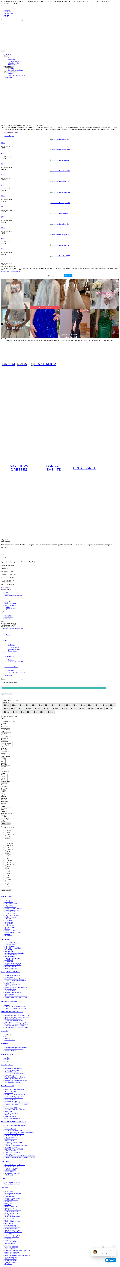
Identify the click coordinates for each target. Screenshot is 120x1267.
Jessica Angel (8, 949)
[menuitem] (61, 10)
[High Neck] (5, 795)
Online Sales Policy (10, 603)
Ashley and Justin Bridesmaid (13, 1142)
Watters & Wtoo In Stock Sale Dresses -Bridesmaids (19, 1156)
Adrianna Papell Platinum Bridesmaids (15, 1047)
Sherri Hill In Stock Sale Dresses (14, 1089)
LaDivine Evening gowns (12, 984)
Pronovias (7, 934)
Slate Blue (9, 845)
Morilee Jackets (9, 1171)
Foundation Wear (9, 1040)
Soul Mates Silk (9, 994)
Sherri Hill (7, 1115)
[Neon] (3, 761)
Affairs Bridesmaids (10, 1129)
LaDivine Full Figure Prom (12, 963)
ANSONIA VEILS (10, 1170)
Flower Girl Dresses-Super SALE (14, 1166)
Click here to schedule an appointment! (12, 628)
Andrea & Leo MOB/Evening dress (15, 1006)
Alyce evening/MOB (10, 1248)
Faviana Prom (8, 1111)
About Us (7, 602)
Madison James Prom (10, 1257)
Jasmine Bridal (8, 1203)
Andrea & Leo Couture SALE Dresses (15, 1104)
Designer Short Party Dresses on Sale (15, 1080)
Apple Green (10, 834)
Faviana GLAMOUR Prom (12, 1108)
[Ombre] (3, 763)
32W (110, 709)
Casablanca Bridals (10, 907)
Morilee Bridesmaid (10, 1050)
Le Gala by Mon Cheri (11, 1113)
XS (16, 712)
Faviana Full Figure (10, 1099)
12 (62, 705)
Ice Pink (8, 857)
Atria (6, 1127)
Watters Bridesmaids (10, 1147)
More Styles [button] (4, 1188)
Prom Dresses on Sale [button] (7, 1086)
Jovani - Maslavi (9, 1218)
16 (76, 705)
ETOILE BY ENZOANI (12, 915)
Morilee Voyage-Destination (12, 932)
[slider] (107, 687)
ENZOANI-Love (9, 913)
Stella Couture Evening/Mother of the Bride (17, 1255)
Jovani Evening (9, 982)
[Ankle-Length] (5, 783)
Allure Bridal (8, 900)
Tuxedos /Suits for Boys (11, 1184)
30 (14, 709)
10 (54, 705)
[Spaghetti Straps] (5, 820)
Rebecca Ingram (9, 925)
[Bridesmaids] (8, 726)
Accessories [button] (4, 1031)
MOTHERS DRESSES (19, 468)
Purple (8, 851)
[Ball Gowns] (6, 733)
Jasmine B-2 (8, 1144)
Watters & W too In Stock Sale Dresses (16, 1024)
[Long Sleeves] (6, 811)
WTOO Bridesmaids (10, 1139)
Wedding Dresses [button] (6, 896)
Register (6, 15)
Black (8, 881)
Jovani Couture (9, 956)
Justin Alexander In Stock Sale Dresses (16, 1027)
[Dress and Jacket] (6, 736)
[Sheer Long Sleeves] (6, 813)
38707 (3, 260)
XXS (7, 712)
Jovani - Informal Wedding (12, 1118)
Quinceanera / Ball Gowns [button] (9, 1001)
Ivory (8, 873)
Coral (8, 872)
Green (8, 836)
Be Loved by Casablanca (11, 1237)
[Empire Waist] (5, 801)
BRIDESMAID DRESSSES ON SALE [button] (13, 1122)
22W (65, 709)
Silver (8, 885)
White (8, 887)
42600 (3, 175)
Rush (6, 1061)
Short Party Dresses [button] (7, 1065)
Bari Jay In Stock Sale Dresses (13, 1130)
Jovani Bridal (8, 920)
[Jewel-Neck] (5, 796)
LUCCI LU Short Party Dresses (14, 1073)
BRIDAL (9, 364)
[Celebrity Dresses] (6, 743)
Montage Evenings (10, 989)
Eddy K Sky (8, 1201)
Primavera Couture (10, 966)
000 (7, 705)
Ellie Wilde (7, 1195)
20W (56, 709)
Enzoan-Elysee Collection (12, 912)
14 (69, 705)
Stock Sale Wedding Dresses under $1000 (16, 1015)
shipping (7, 1059)
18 (84, 705)
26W (83, 709)
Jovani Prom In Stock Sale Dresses (14, 1096)
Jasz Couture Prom (10, 1260)
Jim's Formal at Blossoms (12, 1182)
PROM (22, 364)
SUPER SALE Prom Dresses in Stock (15, 1094)
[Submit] (22, 20)
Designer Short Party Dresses (13, 1068)
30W (101, 709)
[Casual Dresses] (8, 728)
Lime (8, 838)
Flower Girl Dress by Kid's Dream (14, 1165)
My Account (8, 11)
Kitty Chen (7, 918)
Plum (8, 866)
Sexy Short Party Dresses (12, 1230)
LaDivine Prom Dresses (12, 958)
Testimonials (8, 675)
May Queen (8, 1264)
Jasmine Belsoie (9, 1140)
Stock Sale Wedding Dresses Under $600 (16, 1017)
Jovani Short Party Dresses (12, 1070)
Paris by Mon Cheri (10, 1091)
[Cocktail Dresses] (8, 730)
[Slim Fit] (5, 805)
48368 (3, 196)
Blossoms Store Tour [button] (11, 667)
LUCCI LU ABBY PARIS (12, 965)
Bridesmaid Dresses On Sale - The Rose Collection (19, 1157)
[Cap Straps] (5, 817)
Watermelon (10, 864)
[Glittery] (3, 758)
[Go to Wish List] (3, 5)
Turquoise (9, 842)
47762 (3, 217)
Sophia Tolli (8, 935)
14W (29, 709)
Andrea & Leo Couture (12, 943)
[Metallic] (3, 760)
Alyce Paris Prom (9, 944)
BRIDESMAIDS (86, 468)
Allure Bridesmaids (10, 1151)
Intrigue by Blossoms (10, 1228)
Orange (8, 870)
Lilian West (7, 1205)
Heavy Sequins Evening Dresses (14, 979)
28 (7, 709)
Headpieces (7, 1035)
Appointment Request (10, 609)
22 (98, 705)
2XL (51, 712)
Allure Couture (8, 902)
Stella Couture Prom (10, 1259)
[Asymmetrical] (5, 785)
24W (74, 709)
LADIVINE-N (8, 960)
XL (43, 712)
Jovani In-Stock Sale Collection (14, 953)
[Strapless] (5, 821)
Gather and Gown (9, 1154)
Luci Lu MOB (8, 985)
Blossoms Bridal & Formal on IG (10, 271)
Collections (7, 635)
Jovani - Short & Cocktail (12, 1222)
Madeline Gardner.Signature (12, 1210)
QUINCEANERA (44, 364)
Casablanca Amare (10, 1240)
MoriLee (7, 929)
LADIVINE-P (8, 961)
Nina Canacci (8, 1093)
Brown (8, 879)
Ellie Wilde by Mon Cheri (12, 948)
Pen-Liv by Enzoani (10, 917)
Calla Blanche (8, 1238)
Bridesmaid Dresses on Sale (12, 1135)
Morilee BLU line (9, 930)
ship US (6, 1058)
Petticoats (7, 1038)
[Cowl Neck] (5, 792)
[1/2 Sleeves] (6, 808)
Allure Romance (9, 905)
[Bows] (5, 770)
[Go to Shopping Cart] (1, 5)
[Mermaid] (5, 803)
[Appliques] (5, 767)
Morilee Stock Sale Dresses (12, 1019)
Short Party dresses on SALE (13, 1078)
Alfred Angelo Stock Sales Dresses (14, 1125)
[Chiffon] (4, 776)
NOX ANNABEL (10, 1262)
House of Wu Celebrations (12, 1152)
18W (47, 709)
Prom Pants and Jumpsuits (12, 1216)
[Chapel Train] (5, 786)
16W (38, 709)
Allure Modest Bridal (10, 903)
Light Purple (10, 855)
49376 (3, 143)
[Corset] (6, 746)
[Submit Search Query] (22, 679)
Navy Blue (9, 849)
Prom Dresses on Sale (10, 968)
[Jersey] (4, 780)
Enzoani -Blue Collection (12, 910)
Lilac (7, 853)
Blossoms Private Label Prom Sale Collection (17, 1103)
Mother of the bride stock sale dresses (15, 996)
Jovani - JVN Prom (10, 955)
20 (91, 705)
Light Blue (9, 843)
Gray (7, 883)
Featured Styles (9, 136)
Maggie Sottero (9, 924)
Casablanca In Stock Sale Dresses (14, 1025)
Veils (5, 1036)
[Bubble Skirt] (6, 742)
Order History (8, 617)
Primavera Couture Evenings (13, 992)
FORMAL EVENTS (54, 468)
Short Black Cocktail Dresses (13, 1232)
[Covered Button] (6, 750)
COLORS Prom (9, 946)
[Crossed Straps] (6, 751)
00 (15, 705)
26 (113, 705)
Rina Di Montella (9, 991)
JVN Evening (8, 1223)
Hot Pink (9, 860)
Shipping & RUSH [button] (7, 1054)
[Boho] (6, 735)
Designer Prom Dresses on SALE (14, 1101)
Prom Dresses (8, 1215)
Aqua (8, 840)
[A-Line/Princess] (5, 800)
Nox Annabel (8, 1233)
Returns (6, 594)
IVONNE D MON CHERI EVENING (16, 980)
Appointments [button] (9, 656)
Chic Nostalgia (8, 1175)
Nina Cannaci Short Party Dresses (14, 1077)
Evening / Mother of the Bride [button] (10, 972)
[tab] (61, 640)
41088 (3, 153)
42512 (3, 185)
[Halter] (5, 793)
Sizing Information (10, 605)
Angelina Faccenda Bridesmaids (14, 1134)
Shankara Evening (9, 1243)
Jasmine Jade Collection (11, 1252)
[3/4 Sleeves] (6, 810)
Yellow (8, 830)
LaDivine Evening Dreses (12, 1198)
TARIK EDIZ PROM (11, 1247)
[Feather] (4, 778)
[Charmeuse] (4, 775)
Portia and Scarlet (10, 1116)
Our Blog (7, 607)
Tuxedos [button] (3, 1178)
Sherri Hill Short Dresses (11, 1072)
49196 (3, 228)
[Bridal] (8, 725)
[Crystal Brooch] (5, 771)
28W (92, 709)
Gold (7, 877)
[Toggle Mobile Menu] (1, 630)
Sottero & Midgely (10, 927)
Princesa (6, 1005)
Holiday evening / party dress (13, 1235)
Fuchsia (8, 862)
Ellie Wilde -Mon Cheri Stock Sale (14, 1109)
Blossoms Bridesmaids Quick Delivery (15, 1145)
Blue (7, 847)
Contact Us (7, 592)
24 (106, 705)
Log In (6, 16)
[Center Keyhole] (6, 745)
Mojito (8, 832)
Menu (3, 51)
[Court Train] (5, 788)
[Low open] (6, 755)
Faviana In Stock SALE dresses (13, 1098)
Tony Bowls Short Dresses (12, 1082)
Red (7, 868)
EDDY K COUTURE (11, 1200)
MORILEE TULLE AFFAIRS (13, 1149)
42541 (3, 164)
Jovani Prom (8, 951)
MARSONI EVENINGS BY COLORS (16, 987)
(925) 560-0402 (5, 587)
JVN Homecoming (10, 1225)
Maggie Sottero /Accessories (12, 1193)
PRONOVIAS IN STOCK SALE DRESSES (18, 1022)
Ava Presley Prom (9, 1196)
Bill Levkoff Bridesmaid (11, 1137)
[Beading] (5, 768)
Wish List (7, 10)
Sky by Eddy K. (9, 1208)
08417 (3, 238)
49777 (3, 206)
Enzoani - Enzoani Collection (13, 908)
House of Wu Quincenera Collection (15, 1008)
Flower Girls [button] (5, 1161)
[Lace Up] (6, 753)
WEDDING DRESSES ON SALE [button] (12, 1012)
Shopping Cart (8, 13)
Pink (7, 858)
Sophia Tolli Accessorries (12, 1173)
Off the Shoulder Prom (11, 1213)
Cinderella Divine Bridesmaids (13, 1049)
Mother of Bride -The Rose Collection (15, 997)
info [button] (5, 640)
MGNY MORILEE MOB (12, 975)
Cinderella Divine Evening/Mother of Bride (17, 1250)
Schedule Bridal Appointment (13, 595)
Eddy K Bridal (8, 1191)
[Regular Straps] (5, 818)
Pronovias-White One (10, 1206)
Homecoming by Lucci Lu (12, 1075)
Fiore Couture (8, 922)
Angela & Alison (9, 1106)
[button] (7, 54)
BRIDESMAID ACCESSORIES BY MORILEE (19, 1132)
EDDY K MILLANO (11, 1211)
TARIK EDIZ (8, 1245)
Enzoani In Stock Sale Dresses (13, 1020)
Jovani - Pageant (9, 1220)
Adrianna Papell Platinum (12, 1242)
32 (21, 709)
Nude (8, 875)
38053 (3, 249)
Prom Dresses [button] (5, 939)
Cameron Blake (9, 977)
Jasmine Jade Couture (10, 1254)
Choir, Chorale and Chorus (12, 1227)
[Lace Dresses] (6, 738)
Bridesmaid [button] (4, 1043)
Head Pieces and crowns (11, 1168)
